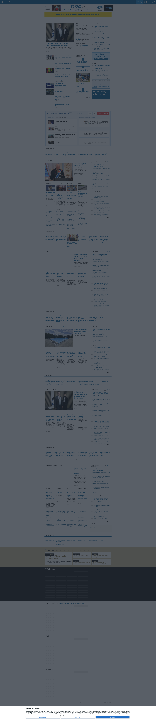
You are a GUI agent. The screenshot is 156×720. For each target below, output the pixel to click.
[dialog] (78, 713)
